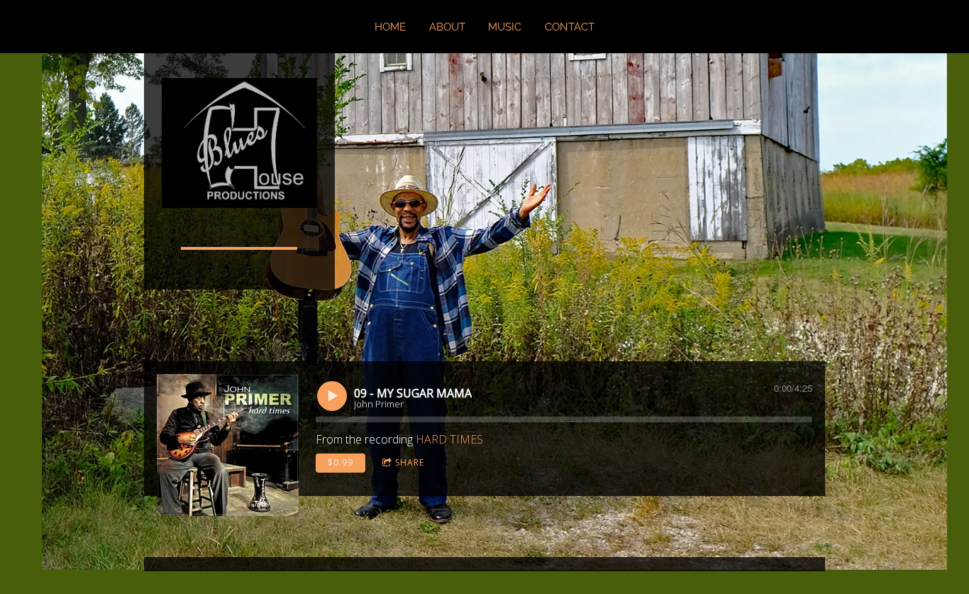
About (447, 27)
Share (409, 462)
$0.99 (340, 462)
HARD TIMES (449, 439)
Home (390, 27)
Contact (569, 27)
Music (504, 27)
